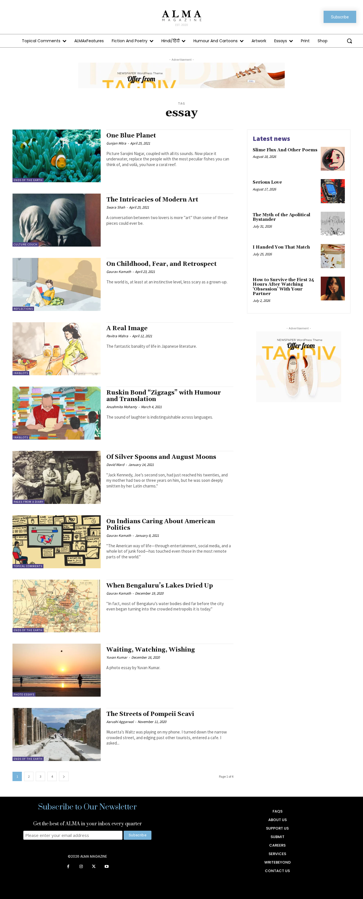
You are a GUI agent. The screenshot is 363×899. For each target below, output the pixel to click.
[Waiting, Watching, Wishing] (56, 670)
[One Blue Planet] (56, 156)
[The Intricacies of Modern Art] (56, 220)
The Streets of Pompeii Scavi (150, 714)
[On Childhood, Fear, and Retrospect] (56, 284)
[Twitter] (94, 867)
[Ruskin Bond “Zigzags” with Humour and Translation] (56, 413)
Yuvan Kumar (116, 657)
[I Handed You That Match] (333, 256)
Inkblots (21, 373)
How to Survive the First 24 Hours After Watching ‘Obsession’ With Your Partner (283, 287)
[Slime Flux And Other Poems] (333, 159)
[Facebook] (68, 867)
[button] (349, 41)
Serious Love (267, 182)
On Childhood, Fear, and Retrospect (161, 264)
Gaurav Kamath (118, 271)
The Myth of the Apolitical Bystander (281, 217)
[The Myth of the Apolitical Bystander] (333, 224)
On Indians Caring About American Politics (160, 525)
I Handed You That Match (281, 247)
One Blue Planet (131, 135)
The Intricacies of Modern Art (152, 199)
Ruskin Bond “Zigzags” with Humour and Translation (163, 396)
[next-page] (64, 776)
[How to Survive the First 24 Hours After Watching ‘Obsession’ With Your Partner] (333, 289)
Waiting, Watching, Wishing (150, 650)
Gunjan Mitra (116, 143)
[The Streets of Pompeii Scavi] (56, 734)
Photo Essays (24, 694)
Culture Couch (25, 244)
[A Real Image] (56, 348)
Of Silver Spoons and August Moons (161, 457)
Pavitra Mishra (117, 336)
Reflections (23, 309)
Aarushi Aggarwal (120, 721)
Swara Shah (115, 207)
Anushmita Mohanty (121, 406)
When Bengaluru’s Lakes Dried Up (159, 586)
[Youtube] (106, 867)
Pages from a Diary (28, 502)
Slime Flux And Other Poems (285, 150)
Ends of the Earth (28, 180)
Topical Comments (28, 566)
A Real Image (126, 328)
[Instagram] (81, 867)
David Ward (115, 464)
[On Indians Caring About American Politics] (56, 541)
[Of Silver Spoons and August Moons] (56, 477)
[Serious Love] (333, 191)
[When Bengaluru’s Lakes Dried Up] (56, 606)
